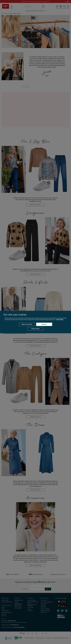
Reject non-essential (27, 324)
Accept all (44, 324)
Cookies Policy (59, 319)
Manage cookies (35, 328)
